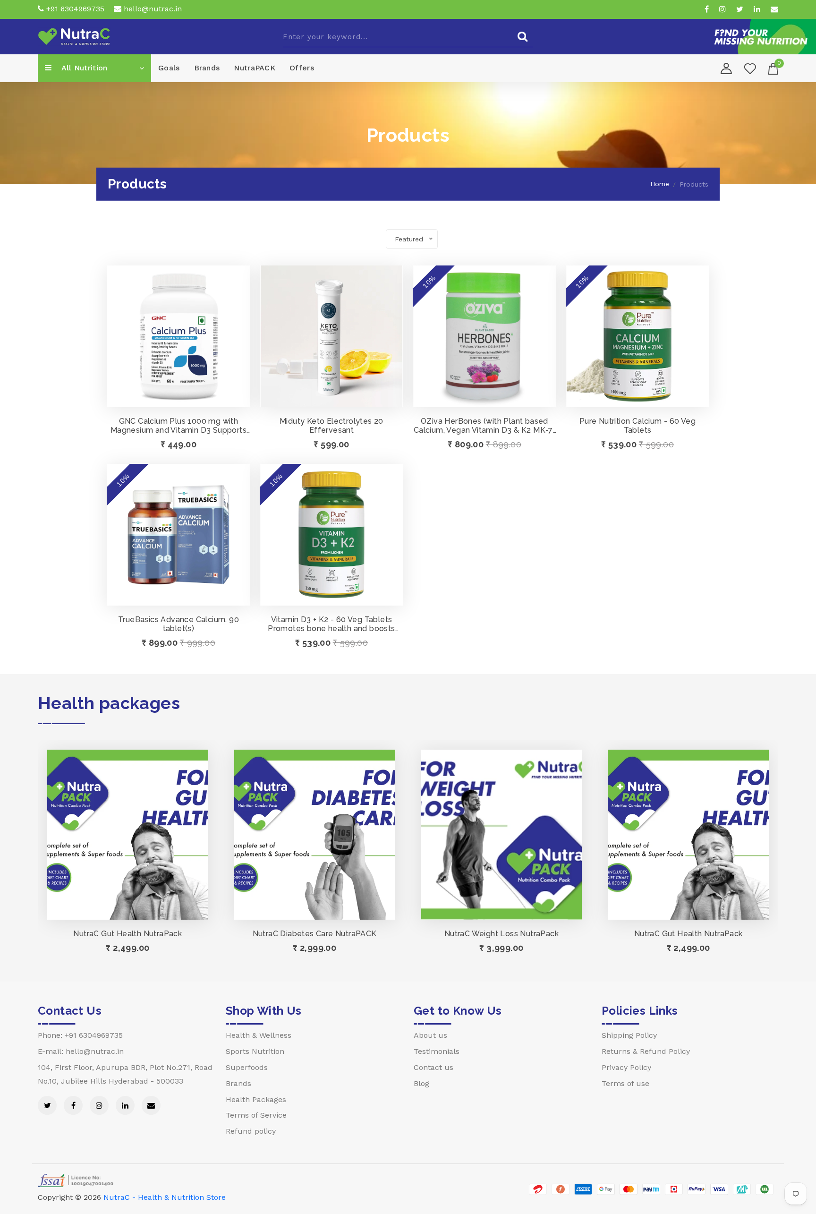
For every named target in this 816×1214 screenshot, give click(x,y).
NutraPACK (254, 67)
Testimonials (436, 1051)
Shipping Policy (629, 1035)
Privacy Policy (626, 1067)
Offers (301, 67)
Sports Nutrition (255, 1051)
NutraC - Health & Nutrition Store (164, 1197)
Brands (207, 67)
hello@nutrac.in (151, 8)
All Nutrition (83, 67)
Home (659, 184)
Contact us (433, 1067)
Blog (421, 1083)
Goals (169, 67)
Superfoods (247, 1067)
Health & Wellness (258, 1035)
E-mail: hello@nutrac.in (81, 1051)
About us (430, 1035)
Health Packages (256, 1099)
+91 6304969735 (74, 8)
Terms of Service (256, 1115)
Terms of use (625, 1083)
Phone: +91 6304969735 (80, 1035)
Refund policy (251, 1131)
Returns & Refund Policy (646, 1051)
